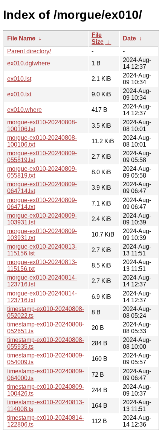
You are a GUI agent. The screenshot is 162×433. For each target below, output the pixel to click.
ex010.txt (19, 94)
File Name (21, 38)
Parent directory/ (29, 51)
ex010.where (24, 110)
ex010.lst (19, 79)
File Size (98, 38)
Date (129, 38)
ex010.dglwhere (28, 63)
